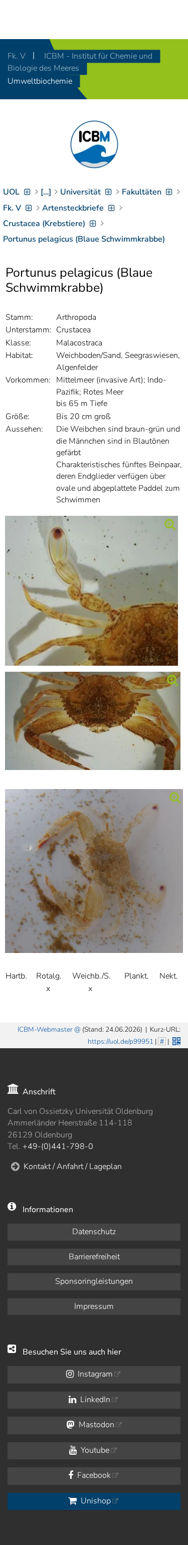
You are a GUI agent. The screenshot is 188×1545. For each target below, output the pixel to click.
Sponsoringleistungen (94, 1281)
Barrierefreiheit (94, 1256)
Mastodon (95, 1424)
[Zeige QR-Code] (175, 1040)
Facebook (93, 1475)
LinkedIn (94, 1399)
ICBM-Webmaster (45, 1029)
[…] (46, 192)
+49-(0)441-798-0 (58, 1146)
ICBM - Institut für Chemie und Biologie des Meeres (80, 62)
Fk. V (18, 56)
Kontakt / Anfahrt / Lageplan (73, 1166)
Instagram (94, 1374)
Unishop (95, 1500)
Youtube (94, 1450)
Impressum (94, 1306)
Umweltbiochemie (40, 81)
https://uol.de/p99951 (120, 1041)
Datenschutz (94, 1231)
